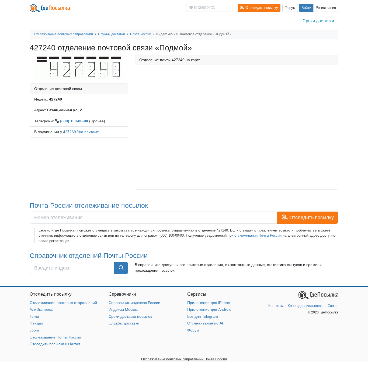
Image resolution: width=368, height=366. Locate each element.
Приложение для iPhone (208, 303)
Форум (290, 8)
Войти (306, 8)
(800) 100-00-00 (74, 121)
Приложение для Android (209, 309)
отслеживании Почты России (258, 235)
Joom (34, 330)
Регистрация (326, 8)
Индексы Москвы (123, 309)
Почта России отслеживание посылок (89, 205)
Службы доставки (124, 323)
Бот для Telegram (202, 316)
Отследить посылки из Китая (55, 344)
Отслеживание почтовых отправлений (63, 303)
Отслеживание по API (206, 323)
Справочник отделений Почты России (89, 255)
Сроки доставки (318, 21)
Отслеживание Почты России (55, 337)
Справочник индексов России (134, 303)
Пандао (36, 323)
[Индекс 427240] (78, 66)
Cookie (333, 306)
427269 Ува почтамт (81, 132)
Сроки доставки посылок (130, 316)
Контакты (275, 306)
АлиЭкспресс (41, 309)
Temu (34, 316)
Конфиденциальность (305, 306)
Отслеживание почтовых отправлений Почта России (184, 359)
